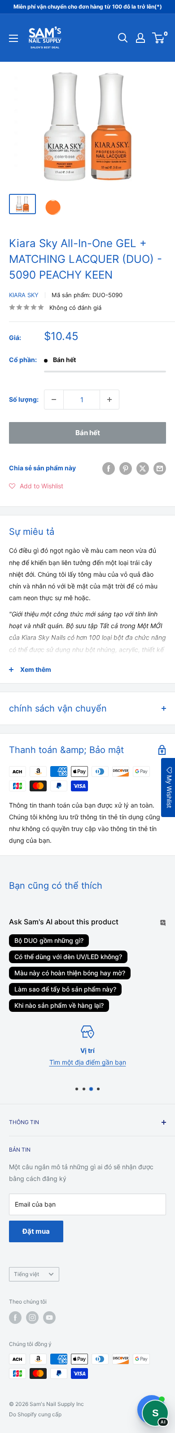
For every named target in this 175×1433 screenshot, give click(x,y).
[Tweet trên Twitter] (142, 468)
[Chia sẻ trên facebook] (108, 468)
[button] (36, 486)
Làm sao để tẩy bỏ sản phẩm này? (65, 989)
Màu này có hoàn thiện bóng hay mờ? (69, 973)
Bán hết (87, 432)
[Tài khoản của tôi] (140, 38)
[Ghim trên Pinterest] (125, 468)
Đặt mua (36, 1231)
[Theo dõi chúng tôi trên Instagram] (32, 1317)
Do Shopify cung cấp (35, 1414)
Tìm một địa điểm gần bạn (87, 1062)
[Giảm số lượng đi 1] (53, 399)
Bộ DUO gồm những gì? (48, 940)
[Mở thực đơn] (13, 38)
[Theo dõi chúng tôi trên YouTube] (49, 1317)
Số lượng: (24, 399)
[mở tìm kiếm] (123, 38)
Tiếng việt (26, 1274)
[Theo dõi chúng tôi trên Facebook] (15, 1317)
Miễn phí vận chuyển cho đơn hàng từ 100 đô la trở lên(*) (87, 6)
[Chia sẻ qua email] (159, 468)
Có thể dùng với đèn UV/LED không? (68, 956)
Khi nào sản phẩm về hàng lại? (59, 1005)
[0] (158, 37)
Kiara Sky (24, 295)
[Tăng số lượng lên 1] (109, 399)
